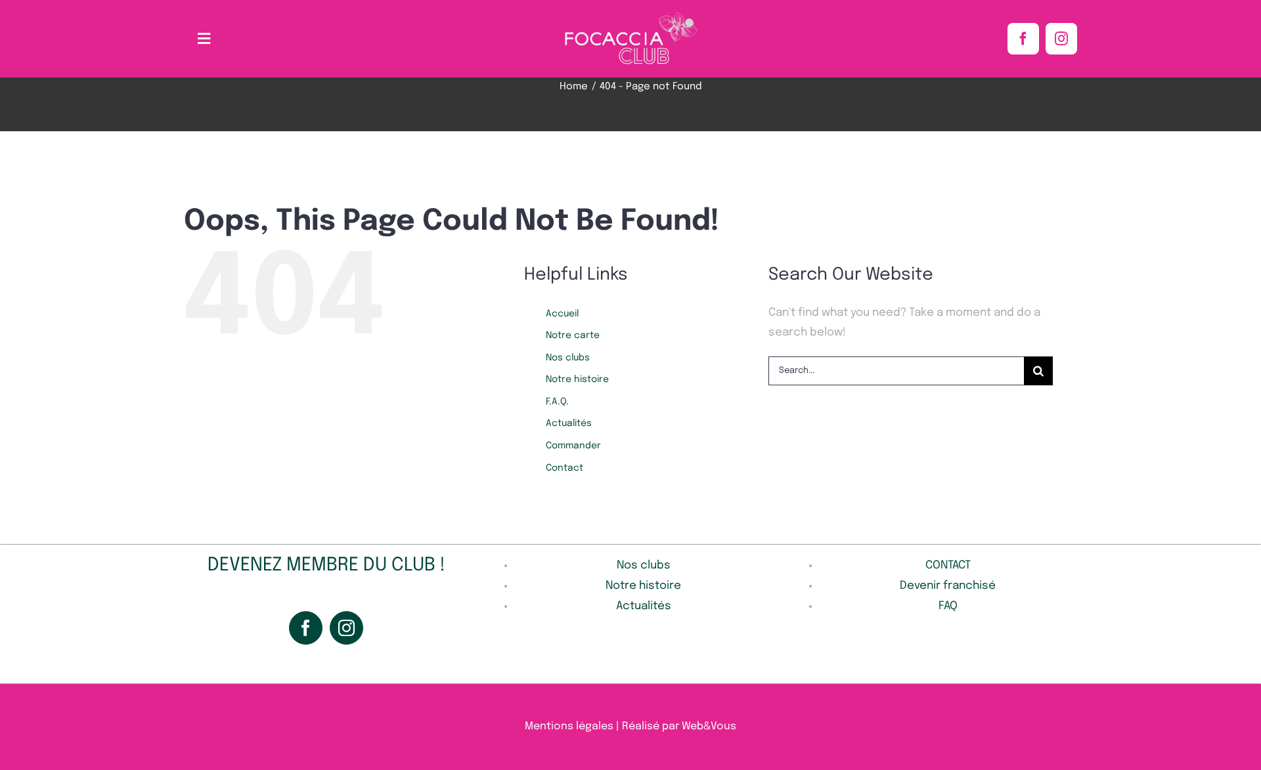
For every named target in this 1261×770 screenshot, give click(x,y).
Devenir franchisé (948, 585)
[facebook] (1023, 38)
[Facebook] (305, 628)
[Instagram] (346, 628)
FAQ (948, 606)
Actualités (569, 423)
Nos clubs (568, 357)
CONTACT (948, 565)
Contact (564, 468)
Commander (573, 445)
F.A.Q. (557, 401)
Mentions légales (569, 726)
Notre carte (573, 335)
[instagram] (1061, 38)
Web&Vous (709, 726)
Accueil (562, 313)
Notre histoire (577, 379)
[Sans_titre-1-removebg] (630, 15)
